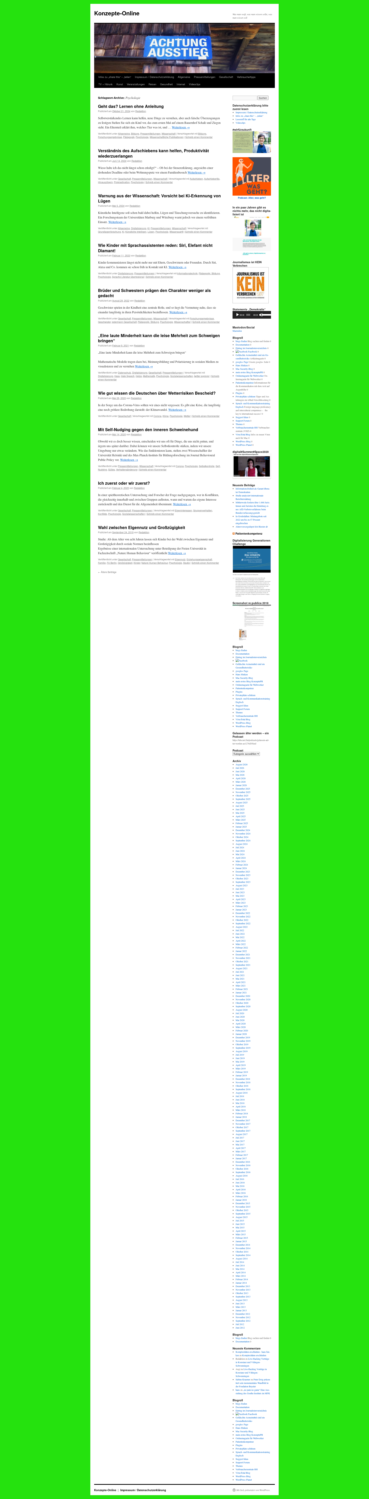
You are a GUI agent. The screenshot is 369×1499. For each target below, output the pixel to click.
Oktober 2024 (242, 836)
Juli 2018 (240, 1096)
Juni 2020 (240, 1016)
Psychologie (142, 137)
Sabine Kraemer (243, 1379)
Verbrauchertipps (246, 77)
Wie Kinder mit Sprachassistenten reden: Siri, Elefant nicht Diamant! (155, 247)
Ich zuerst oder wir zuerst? (124, 483)
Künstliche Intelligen (135, 231)
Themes (239, 424)
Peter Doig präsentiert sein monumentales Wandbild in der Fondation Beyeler (253, 1383)
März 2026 (241, 781)
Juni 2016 (240, 1182)
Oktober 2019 (242, 1044)
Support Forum (243, 420)
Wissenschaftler (182, 321)
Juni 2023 (240, 892)
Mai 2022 (240, 937)
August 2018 (242, 1092)
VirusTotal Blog (243, 434)
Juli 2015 (240, 1220)
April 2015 (241, 1230)
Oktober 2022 (242, 919)
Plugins (239, 392)
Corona (157, 416)
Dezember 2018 (243, 1078)
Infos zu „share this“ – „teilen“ (114, 77)
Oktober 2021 (242, 961)
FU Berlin (112, 562)
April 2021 (241, 982)
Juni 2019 (240, 1058)
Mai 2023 (240, 895)
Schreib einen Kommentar (199, 137)
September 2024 (243, 840)
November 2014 (243, 1248)
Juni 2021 (240, 975)
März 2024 (241, 861)
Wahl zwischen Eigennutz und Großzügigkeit (141, 527)
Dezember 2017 (243, 1120)
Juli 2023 (240, 888)
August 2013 (242, 1299)
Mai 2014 (240, 1268)
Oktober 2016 (242, 1168)
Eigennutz (180, 559)
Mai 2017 (240, 1144)
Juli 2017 (240, 1137)
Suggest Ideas (242, 417)
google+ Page (242, 361)
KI (148, 228)
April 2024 (241, 857)
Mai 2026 (240, 774)
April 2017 (241, 1147)
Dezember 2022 (243, 912)
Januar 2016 (241, 1199)
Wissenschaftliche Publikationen (167, 137)
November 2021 (243, 957)
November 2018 (243, 1082)
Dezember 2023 (243, 871)
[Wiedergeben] (237, 315)
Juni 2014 (240, 1265)
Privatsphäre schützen (245, 396)
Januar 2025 (241, 826)
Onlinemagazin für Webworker (250, 375)
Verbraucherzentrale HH (247, 427)
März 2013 (241, 1306)
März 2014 (241, 1275)
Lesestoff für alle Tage (246, 119)
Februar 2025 (242, 823)
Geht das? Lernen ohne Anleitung (131, 106)
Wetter (187, 416)
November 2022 (243, 916)
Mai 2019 (240, 1061)
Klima (166, 416)
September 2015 (243, 1213)
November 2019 (243, 1040)
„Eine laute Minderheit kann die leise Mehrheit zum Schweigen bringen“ (159, 337)
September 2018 (243, 1089)
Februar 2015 (242, 1237)
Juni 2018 (240, 1099)
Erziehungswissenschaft (199, 559)
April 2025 (241, 816)
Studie (186, 562)
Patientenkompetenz (245, 382)
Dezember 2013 (243, 1286)
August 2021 (242, 968)
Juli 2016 (240, 1179)
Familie (102, 562)
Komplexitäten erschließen (254, 1355)
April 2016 (241, 1189)
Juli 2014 (240, 1261)
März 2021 (241, 985)
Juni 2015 (240, 1223)
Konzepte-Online (117, 13)
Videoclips (194, 84)
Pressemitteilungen (204, 77)
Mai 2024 (240, 854)
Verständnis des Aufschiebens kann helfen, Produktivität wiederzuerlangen (153, 153)
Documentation (242, 344)
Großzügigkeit (125, 562)
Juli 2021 (240, 971)
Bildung (135, 133)
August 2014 (242, 1258)
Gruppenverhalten (202, 510)
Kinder (137, 562)
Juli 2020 (240, 1013)
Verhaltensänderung (126, 469)
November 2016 (243, 1165)
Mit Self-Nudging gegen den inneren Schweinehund (148, 429)
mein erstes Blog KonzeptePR (249, 372)
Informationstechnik (187, 273)
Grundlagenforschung (109, 231)
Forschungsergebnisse (110, 137)
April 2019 (241, 1065)
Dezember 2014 (243, 1244)
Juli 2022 (240, 930)
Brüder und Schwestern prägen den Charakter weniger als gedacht (154, 292)
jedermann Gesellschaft (124, 321)
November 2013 (243, 1289)
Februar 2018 (242, 1113)
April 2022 (241, 940)
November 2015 (243, 1206)
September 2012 (243, 1320)
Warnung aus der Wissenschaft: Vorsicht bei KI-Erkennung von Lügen (159, 198)
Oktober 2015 (242, 1210)
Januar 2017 (241, 1158)
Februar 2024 (242, 864)
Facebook (252, 351)
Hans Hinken (242, 365)
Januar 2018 (241, 1116)
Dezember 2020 (243, 995)
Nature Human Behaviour (154, 562)
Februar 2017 (242, 1154)
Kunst (119, 84)
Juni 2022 (240, 933)
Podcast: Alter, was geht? (252, 197)
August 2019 (242, 1051)
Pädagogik (129, 137)
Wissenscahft (176, 231)
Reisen (152, 84)
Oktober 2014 (242, 1251)
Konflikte (102, 513)
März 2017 (241, 1151)
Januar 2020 (241, 1033)
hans (238, 1389)
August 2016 (242, 1175)
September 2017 (243, 1130)
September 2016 (243, 1172)
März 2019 (241, 1068)
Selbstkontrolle (206, 466)
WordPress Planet (244, 444)
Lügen (151, 231)
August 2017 (242, 1134)
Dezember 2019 (243, 1037)
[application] (252, 315)
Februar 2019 (242, 1071)
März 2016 (241, 1192)
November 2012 (243, 1317)
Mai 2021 (240, 978)
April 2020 (241, 1023)
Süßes (111, 469)
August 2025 (242, 802)
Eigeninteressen (183, 510)
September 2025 (243, 798)
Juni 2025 (240, 809)
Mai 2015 (240, 1227)
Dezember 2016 (243, 1161)
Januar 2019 (241, 1075)
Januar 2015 (241, 1241)
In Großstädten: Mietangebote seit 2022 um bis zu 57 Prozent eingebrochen (251, 520)
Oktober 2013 (242, 1293)
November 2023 (243, 874)
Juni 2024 (240, 850)
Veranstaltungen (136, 84)
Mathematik (149, 376)
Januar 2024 (241, 868)
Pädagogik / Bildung (209, 273)
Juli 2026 (240, 767)
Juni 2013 (240, 1303)
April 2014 (241, 1272)
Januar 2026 (241, 785)
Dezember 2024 (243, 830)
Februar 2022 (242, 947)
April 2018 (241, 1106)
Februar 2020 (242, 1030)
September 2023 (243, 881)
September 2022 (243, 923)
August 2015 (242, 1217)
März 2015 (241, 1234)
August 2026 (242, 764)
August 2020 (242, 1009)
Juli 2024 (240, 847)
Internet (181, 84)
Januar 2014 (241, 1282)
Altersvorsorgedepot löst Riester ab (252, 526)
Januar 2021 (241, 992)
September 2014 (243, 1255)
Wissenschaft (168, 133)
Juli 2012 (240, 1324)
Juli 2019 (240, 1054)
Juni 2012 (240, 1327)
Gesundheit (166, 84)
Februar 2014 (242, 1279)
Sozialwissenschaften (181, 376)
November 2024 (243, 833)
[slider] (265, 314)
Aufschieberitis (211, 178)
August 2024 (242, 843)
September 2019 (243, 1047)
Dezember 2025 (243, 788)
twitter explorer (201, 376)
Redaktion (140, 111)
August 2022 (242, 926)
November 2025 (243, 792)
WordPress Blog (243, 441)
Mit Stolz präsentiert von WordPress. (253, 1490)
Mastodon (237, 330)
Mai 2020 (240, 1020)
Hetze (139, 376)
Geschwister (104, 321)
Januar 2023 (241, 909)
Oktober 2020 (242, 1002)
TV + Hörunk (105, 84)
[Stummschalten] (261, 315)
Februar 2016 (242, 1196)
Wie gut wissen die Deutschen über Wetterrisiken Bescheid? (157, 393)
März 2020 (241, 1027)
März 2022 (241, 944)
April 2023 (241, 899)
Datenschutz (124, 372)
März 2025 (241, 819)
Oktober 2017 (242, 1127)
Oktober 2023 (242, 878)
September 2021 (243, 964)
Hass (117, 376)
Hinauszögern (105, 182)
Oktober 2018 (242, 1085)
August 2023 (242, 885)
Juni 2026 (240, 771)
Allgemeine (184, 77)
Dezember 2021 (243, 954)
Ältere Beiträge (107, 572)
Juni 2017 (240, 1141)
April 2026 (241, 778)
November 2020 (243, 999)
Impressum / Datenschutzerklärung (154, 77)
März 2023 (241, 902)
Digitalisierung (138, 228)
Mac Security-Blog (244, 368)
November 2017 (243, 1123)
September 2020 (243, 1006)
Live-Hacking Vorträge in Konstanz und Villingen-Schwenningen (252, 1362)
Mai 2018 (240, 1103)
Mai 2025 (240, 812)
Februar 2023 (242, 906)
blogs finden (241, 341)
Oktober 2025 (242, 795)
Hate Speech (128, 376)
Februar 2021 (242, 989)
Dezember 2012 (243, 1313)
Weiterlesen (181, 127)
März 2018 (241, 1109)
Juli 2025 (240, 805)
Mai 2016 (240, 1185)
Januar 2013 (241, 1310)
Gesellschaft (226, 77)
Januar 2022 (241, 950)
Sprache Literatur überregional (128, 276)
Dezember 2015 (243, 1203)
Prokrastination (122, 182)
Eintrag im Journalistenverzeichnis (251, 348)
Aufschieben (196, 178)
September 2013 (243, 1296)
